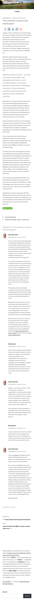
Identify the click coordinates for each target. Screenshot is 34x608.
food (19, 219)
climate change (10, 219)
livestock (25, 219)
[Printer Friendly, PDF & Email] (7, 209)
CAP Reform (11, 2)
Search (5, 592)
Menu (18, 11)
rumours (16, 455)
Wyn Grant (22, 18)
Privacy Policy (7, 581)
